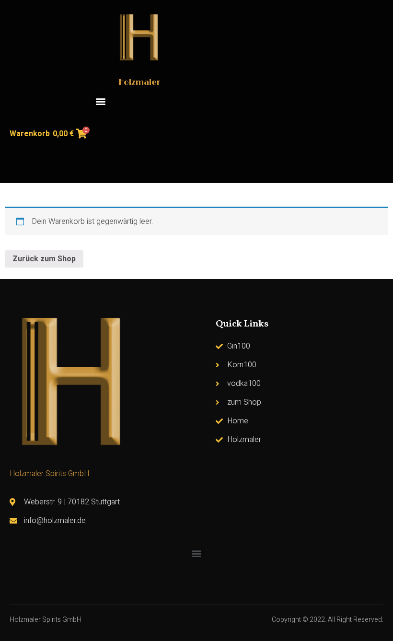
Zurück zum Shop (44, 259)
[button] (101, 101)
